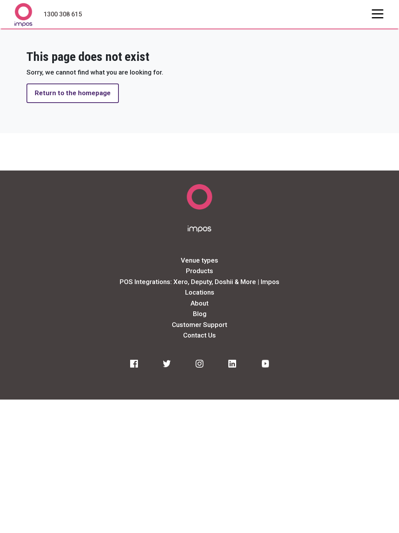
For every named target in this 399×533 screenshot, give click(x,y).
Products (199, 271)
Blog (200, 314)
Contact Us (199, 335)
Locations (199, 292)
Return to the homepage (73, 93)
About (199, 303)
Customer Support (199, 325)
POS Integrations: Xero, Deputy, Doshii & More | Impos (199, 282)
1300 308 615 (63, 14)
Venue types (199, 260)
